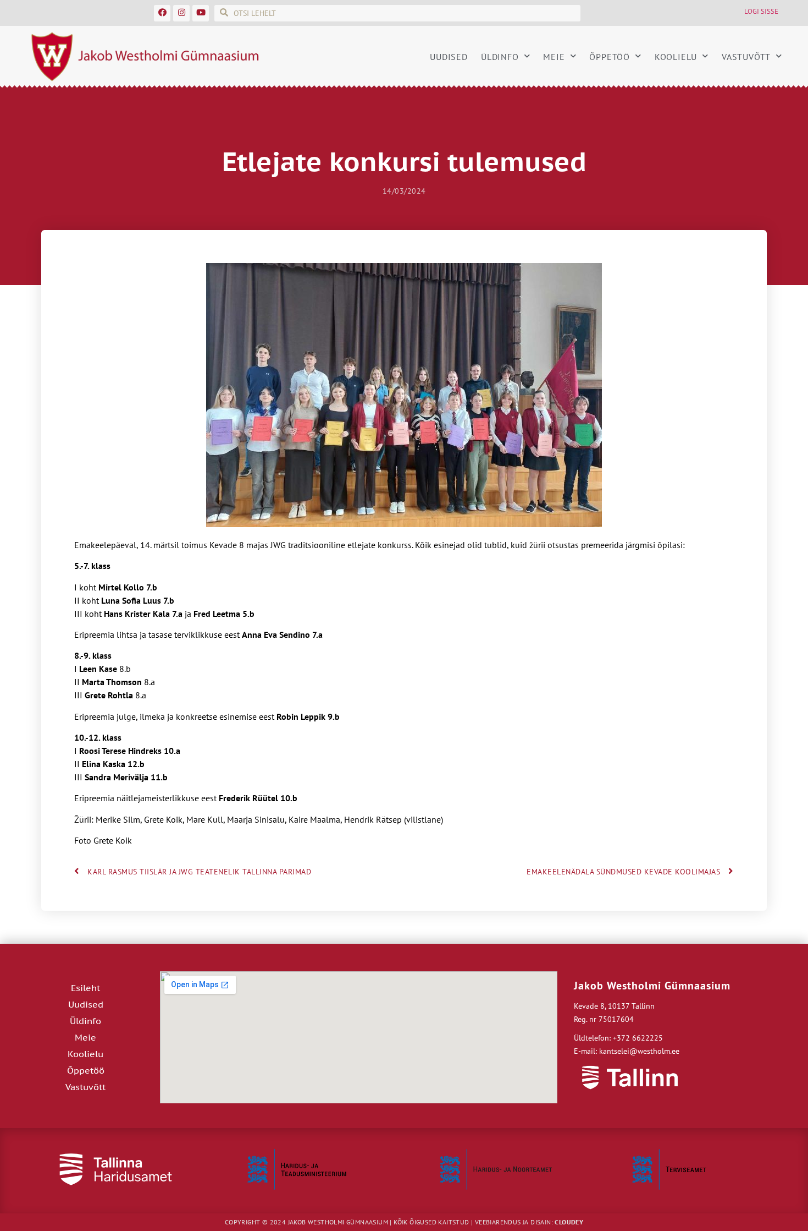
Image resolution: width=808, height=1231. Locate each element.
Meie (554, 56)
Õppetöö (609, 56)
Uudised (449, 56)
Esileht (85, 987)
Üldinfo (500, 56)
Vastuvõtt (746, 56)
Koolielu (676, 56)
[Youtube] (200, 13)
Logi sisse (761, 11)
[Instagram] (181, 13)
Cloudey (569, 1222)
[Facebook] (162, 13)
